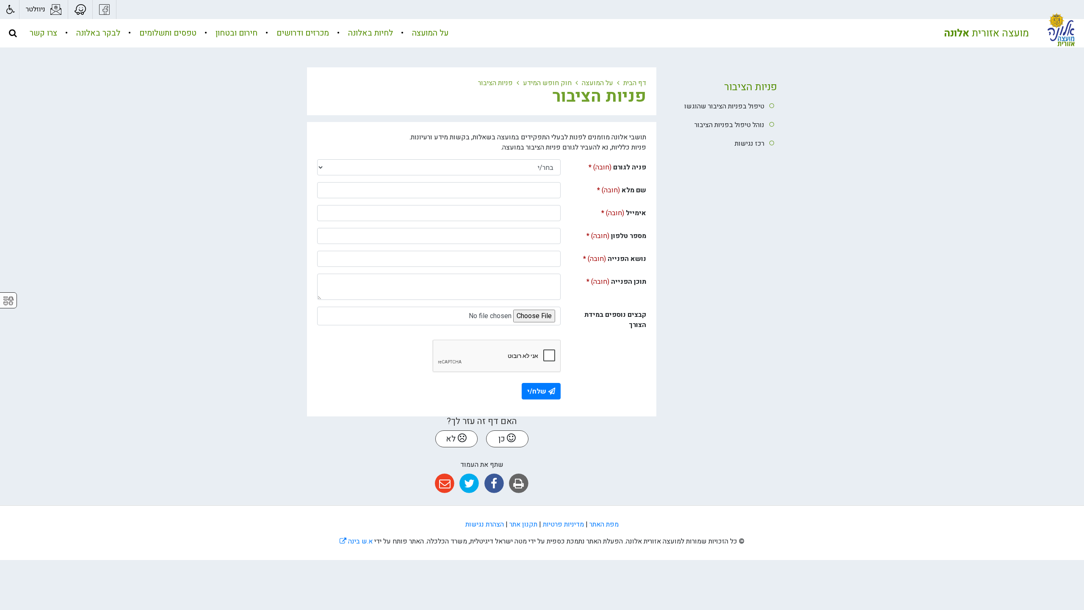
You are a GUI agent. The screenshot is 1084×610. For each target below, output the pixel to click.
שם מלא (608, 188)
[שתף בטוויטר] (469, 483)
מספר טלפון (606, 234)
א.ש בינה (356, 541)
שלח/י (536, 391)
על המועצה (429, 33)
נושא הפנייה (606, 257)
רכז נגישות (749, 144)
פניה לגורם (606, 165)
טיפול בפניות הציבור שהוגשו (724, 106)
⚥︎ (8, 301)
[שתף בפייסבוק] (494, 483)
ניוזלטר (35, 9)
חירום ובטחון (235, 33)
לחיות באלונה (369, 33)
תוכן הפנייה (606, 280)
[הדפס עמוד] (518, 483)
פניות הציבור (750, 87)
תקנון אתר (523, 524)
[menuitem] (421, 33)
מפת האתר (604, 524)
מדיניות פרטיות (563, 524)
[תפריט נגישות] (9, 9)
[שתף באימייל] (444, 483)
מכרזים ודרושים (301, 33)
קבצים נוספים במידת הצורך (615, 320)
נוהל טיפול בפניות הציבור (729, 125)
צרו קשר (43, 33)
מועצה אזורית (986, 33)
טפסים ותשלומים (166, 33)
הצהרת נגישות (484, 524)
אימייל (610, 211)
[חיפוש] (12, 33)
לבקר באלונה (97, 33)
